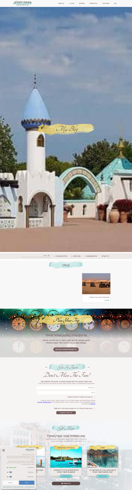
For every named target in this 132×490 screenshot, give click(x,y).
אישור (26, 483)
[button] (3, 450)
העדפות (10, 483)
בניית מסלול (93, 3)
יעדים (72, 3)
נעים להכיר (105, 3)
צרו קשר (61, 3)
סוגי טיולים (77, 256)
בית (115, 3)
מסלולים (82, 3)
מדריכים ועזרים (61, 256)
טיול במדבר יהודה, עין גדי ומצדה (99, 297)
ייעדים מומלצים (92, 256)
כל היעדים (105, 256)
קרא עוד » (106, 300)
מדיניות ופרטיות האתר (29, 486)
